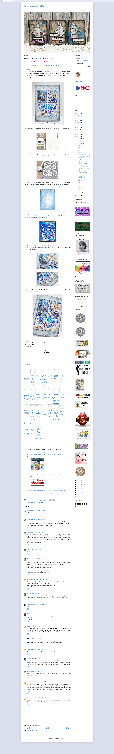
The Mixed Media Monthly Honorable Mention (47, 62)
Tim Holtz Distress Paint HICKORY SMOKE (50, 398)
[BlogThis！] (50, 500)
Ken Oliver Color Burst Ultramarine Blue (26, 431)
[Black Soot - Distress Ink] (44, 393)
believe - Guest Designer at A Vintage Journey (83, 165)
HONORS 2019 (80, 486)
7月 (79, 150)
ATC (29, 502)
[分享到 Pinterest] (54, 500)
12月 (79, 138)
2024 (78, 118)
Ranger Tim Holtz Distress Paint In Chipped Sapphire (56, 399)
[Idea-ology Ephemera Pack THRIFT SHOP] (38, 409)
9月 (79, 145)
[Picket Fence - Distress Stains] (62, 393)
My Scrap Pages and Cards (34, 579)
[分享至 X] (51, 500)
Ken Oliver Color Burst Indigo (62, 413)
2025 (78, 115)
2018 (78, 132)
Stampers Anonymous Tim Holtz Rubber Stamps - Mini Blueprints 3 (32, 381)
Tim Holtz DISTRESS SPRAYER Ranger (62, 378)
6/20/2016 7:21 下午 (37, 626)
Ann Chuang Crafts (34, 5)
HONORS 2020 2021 (81, 484)
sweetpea (29, 671)
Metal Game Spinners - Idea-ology (50, 413)
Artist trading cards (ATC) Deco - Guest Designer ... (84, 156)
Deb (28, 658)
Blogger (63, 738)
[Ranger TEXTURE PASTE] (56, 373)
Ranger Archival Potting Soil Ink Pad (26, 396)
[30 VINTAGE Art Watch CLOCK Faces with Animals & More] (38, 426)
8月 (79, 148)
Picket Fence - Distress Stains (62, 396)
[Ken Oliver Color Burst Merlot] (32, 425)
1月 (79, 190)
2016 (78, 136)
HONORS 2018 (80, 488)
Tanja (28, 593)
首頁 (47, 728)
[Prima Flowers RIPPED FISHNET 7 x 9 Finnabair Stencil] (44, 373)
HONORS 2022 (80, 482)
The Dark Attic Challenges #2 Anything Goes (41, 488)
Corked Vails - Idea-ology (44, 412)
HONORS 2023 (80, 480)
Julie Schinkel (31, 604)
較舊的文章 (68, 728)
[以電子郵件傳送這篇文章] (49, 500)
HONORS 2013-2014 (81, 496)
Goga (28, 549)
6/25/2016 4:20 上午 (34, 658)
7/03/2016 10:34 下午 (40, 682)
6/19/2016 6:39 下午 (41, 604)
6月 (79, 152)
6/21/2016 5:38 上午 (35, 638)
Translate (87, 60)
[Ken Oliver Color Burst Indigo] (62, 408)
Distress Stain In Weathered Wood (26, 413)
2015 (78, 193)
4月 (79, 183)
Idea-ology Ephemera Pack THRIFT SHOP (38, 414)
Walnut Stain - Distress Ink (38, 396)
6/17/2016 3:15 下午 (40, 532)
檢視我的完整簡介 (80, 81)
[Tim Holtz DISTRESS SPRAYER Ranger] (62, 373)
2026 (78, 113)
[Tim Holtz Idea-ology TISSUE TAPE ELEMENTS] (56, 409)
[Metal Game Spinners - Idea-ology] (50, 409)
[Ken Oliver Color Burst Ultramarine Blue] (27, 425)
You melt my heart (83, 172)
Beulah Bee (30, 510)
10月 (79, 143)
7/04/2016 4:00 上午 (40, 697)
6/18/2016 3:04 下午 (47, 579)
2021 (78, 125)
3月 (79, 185)
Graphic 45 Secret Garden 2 (38, 377)
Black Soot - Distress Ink (44, 396)
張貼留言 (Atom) (32, 731)
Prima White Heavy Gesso (50, 377)
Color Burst (33, 502)
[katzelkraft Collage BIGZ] (27, 373)
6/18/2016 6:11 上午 (35, 549)
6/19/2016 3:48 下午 (36, 593)
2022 (78, 122)
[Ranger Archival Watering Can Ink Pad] (32, 392)
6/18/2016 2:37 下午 (41, 558)
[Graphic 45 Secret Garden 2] (38, 373)
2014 (78, 195)
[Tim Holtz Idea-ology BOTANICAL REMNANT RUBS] (32, 409)
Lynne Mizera (30, 682)
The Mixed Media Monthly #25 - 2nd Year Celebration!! (44, 454)
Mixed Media (40, 502)
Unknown (29, 626)
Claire (29, 613)
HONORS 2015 (80, 494)
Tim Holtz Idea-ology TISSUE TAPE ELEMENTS (56, 415)
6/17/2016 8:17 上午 (39, 510)
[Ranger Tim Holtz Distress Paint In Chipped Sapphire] (56, 393)
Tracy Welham (30, 649)
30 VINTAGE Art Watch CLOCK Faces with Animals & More (38, 434)
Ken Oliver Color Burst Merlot (33, 430)
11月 (79, 141)
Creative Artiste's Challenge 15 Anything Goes (42, 452)
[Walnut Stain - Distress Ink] (38, 393)
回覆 (28, 514)
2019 (78, 129)
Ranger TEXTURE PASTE (56, 377)
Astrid (35, 75)
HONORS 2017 (80, 490)
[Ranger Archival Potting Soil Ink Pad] (27, 392)
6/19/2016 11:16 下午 (37, 613)
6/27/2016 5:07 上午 (37, 671)
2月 (79, 187)
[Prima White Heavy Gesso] (50, 373)
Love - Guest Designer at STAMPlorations (82, 176)
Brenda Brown (30, 532)
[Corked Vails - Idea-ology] (44, 408)
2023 (78, 120)
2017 (78, 134)
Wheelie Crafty (31, 558)
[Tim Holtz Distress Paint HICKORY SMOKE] (50, 393)
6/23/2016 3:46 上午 (40, 649)
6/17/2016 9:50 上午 (40, 519)
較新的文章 (27, 728)
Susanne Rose (30, 697)
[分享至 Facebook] (53, 500)
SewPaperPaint (31, 519)
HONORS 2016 (80, 492)
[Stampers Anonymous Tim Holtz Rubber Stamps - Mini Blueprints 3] (32, 373)
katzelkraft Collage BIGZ (26, 377)
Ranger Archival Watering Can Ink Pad (32, 396)
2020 (78, 127)
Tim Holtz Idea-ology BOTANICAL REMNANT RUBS (32, 415)
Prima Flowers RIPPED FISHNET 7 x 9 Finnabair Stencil (44, 380)
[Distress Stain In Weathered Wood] (26, 409)
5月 (79, 180)
